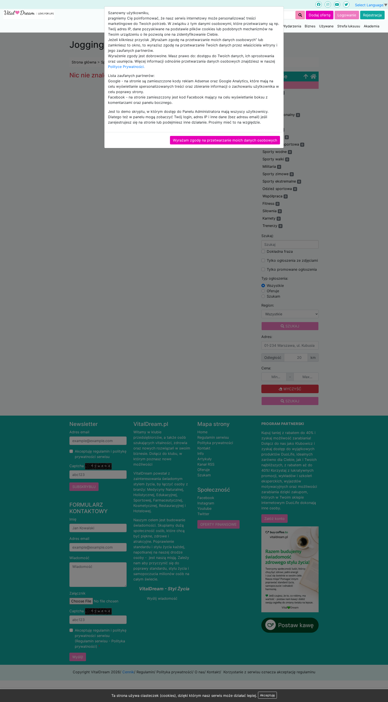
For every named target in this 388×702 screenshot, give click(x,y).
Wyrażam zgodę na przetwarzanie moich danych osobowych (225, 140)
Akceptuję (267, 695)
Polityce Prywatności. (126, 66)
